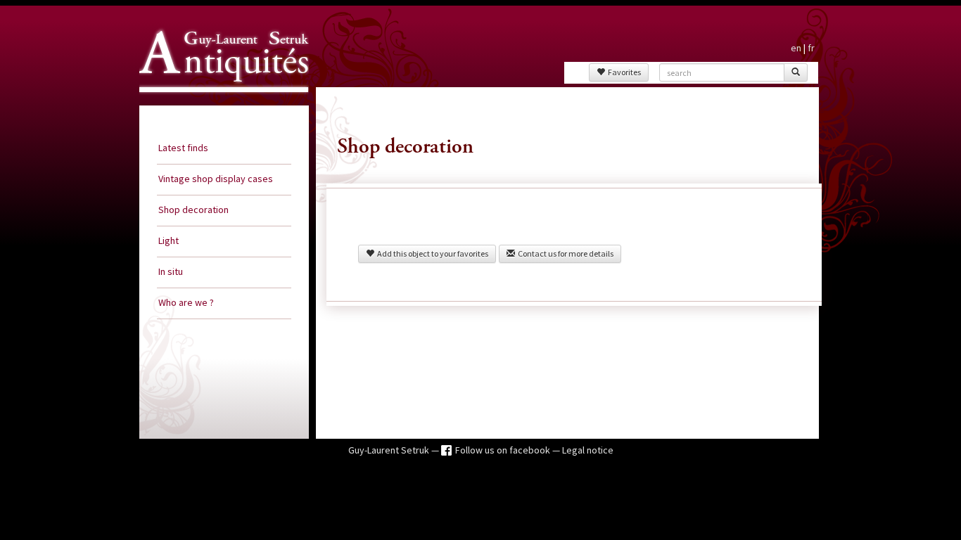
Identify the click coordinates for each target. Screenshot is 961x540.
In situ (170, 271)
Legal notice (587, 450)
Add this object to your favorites (431, 253)
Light (168, 240)
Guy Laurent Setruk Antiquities (219, 104)
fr (811, 47)
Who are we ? (186, 302)
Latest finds (183, 147)
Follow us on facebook (503, 450)
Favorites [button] (623, 72)
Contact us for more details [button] (564, 253)
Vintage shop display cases (215, 178)
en (796, 47)
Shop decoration (193, 209)
